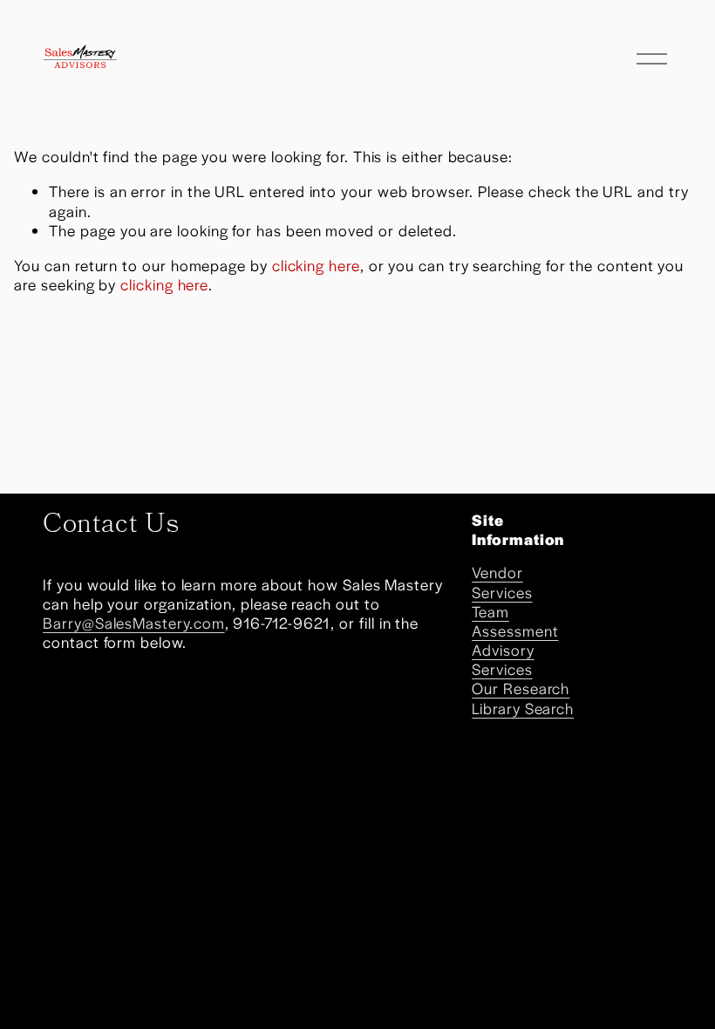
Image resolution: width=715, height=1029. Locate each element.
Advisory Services (503, 659)
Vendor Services (502, 581)
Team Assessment (515, 621)
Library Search (523, 708)
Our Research (520, 688)
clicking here (316, 265)
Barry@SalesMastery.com (133, 622)
